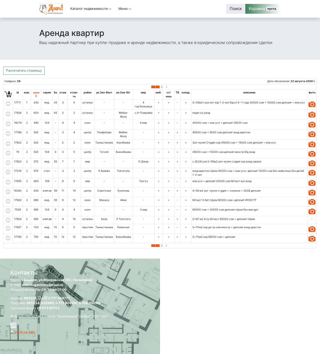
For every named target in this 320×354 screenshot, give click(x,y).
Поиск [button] (236, 8)
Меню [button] (123, 9)
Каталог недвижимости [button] (89, 9)
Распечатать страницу (24, 70)
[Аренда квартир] (311, 102)
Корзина (262, 8)
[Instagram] (13, 325)
